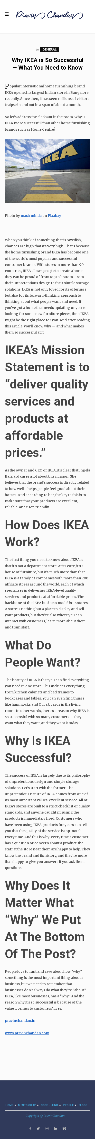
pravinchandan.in (20, 1020)
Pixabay (54, 215)
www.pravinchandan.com (27, 1033)
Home (9, 1105)
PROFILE (68, 1105)
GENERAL (49, 49)
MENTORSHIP (27, 1105)
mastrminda (31, 215)
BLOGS (82, 1105)
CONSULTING (49, 1105)
